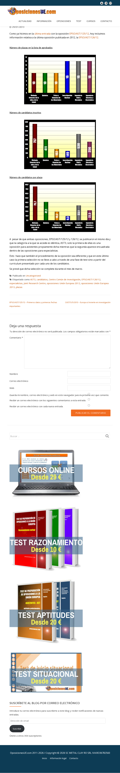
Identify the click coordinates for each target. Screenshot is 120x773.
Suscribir (17, 728)
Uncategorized (33, 275)
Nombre (14, 373)
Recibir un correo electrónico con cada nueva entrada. (36, 406)
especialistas (16, 283)
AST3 (33, 279)
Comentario (16, 337)
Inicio (44, 758)
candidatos (42, 279)
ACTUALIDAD (25, 21)
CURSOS (91, 21)
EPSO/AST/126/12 (88, 37)
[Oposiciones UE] (32, 11)
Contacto (106, 21)
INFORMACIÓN (44, 21)
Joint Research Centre (35, 283)
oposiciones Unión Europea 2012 (63, 283)
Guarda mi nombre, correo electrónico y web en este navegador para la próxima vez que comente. (59, 395)
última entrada (42, 33)
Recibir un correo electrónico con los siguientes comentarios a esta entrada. (48, 400)
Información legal (58, 758)
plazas (19, 287)
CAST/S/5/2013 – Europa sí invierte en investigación (87, 302)
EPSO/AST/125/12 (79, 33)
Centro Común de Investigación (64, 279)
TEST (78, 21)
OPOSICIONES (64, 21)
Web (12, 387)
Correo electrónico (19, 380)
